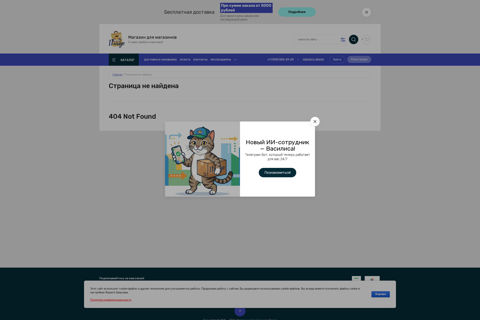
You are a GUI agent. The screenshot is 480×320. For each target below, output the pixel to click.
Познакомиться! (277, 173)
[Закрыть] (315, 121)
